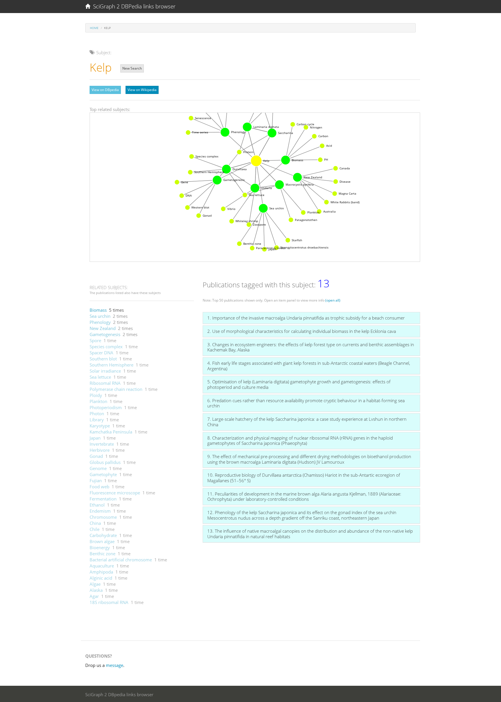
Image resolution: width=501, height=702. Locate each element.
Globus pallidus (105, 462)
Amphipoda (101, 572)
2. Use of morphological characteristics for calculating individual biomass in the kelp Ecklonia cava (301, 331)
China (95, 523)
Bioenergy (100, 547)
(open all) (332, 300)
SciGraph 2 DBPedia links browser (132, 6)
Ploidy (96, 395)
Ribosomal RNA (105, 383)
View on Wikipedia (142, 89)
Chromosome (103, 517)
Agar (94, 596)
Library (97, 419)
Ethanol (97, 505)
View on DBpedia (105, 89)
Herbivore (100, 450)
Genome (98, 468)
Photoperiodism (106, 407)
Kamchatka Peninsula (111, 432)
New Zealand (103, 328)
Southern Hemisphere (111, 365)
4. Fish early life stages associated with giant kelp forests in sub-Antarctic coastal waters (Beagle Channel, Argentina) (308, 365)
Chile (94, 529)
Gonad (96, 456)
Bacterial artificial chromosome (121, 560)
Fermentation (103, 499)
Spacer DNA (101, 352)
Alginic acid (101, 578)
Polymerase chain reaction (116, 389)
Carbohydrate (103, 535)
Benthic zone (102, 553)
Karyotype (100, 426)
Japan (95, 438)
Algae (95, 584)
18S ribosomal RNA (109, 602)
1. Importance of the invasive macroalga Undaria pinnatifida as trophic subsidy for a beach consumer (306, 318)
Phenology (100, 322)
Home (94, 28)
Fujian (96, 480)
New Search (132, 68)
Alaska (96, 590)
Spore (95, 340)
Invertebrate (102, 444)
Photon (97, 413)
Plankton (98, 401)
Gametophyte (103, 474)
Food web (99, 486)
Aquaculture (102, 566)
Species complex (106, 346)
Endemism (100, 511)
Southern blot (103, 359)
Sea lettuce (100, 377)
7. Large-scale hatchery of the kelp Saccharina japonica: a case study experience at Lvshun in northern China (306, 421)
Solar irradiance (105, 371)
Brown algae (102, 541)
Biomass (98, 310)
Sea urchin (100, 316)
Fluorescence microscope (115, 493)
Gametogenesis (105, 334)
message (114, 665)
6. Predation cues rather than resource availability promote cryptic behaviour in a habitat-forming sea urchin (306, 403)
